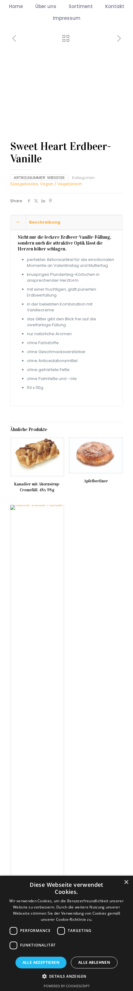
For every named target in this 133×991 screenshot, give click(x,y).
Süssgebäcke (24, 184)
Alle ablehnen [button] (94, 962)
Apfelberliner (96, 481)
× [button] (126, 882)
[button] (67, 976)
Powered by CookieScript (67, 986)
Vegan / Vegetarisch (61, 184)
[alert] (66, 933)
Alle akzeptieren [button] (41, 962)
